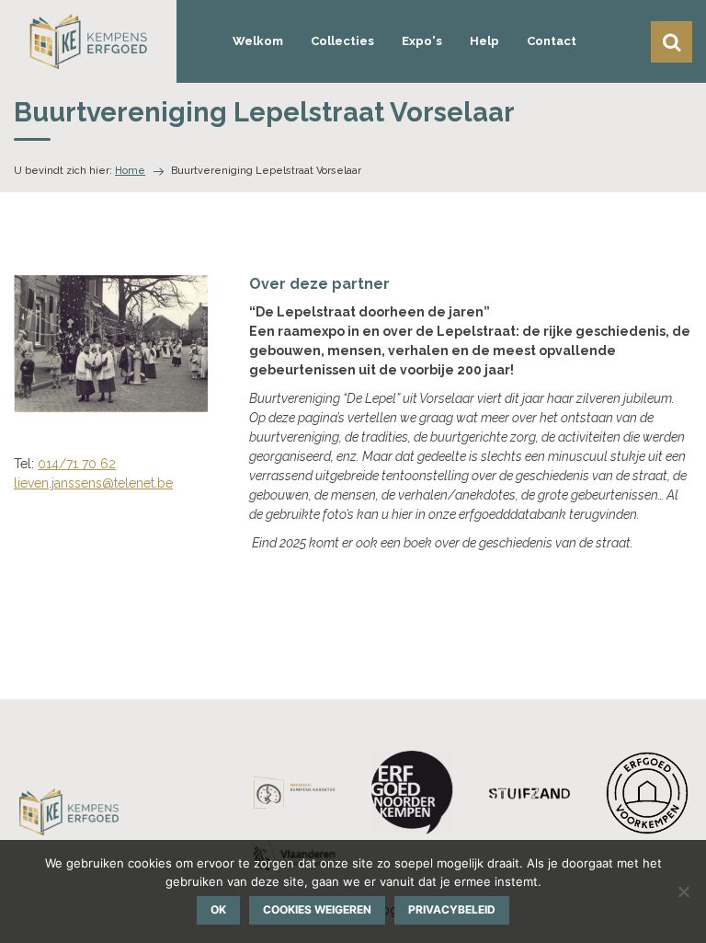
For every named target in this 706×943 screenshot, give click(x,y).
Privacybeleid (451, 909)
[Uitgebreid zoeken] (671, 42)
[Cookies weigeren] (683, 891)
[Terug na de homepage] (88, 41)
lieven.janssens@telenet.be (93, 483)
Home (130, 171)
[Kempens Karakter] (294, 793)
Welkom (258, 41)
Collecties (342, 41)
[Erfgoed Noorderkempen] (412, 792)
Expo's (422, 41)
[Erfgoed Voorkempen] (647, 793)
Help (484, 41)
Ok (218, 909)
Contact (551, 41)
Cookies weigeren (317, 909)
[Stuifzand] (529, 792)
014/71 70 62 (77, 463)
